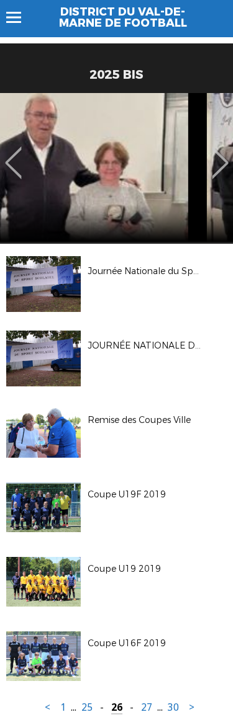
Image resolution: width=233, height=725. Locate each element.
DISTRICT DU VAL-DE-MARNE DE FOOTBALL (123, 17)
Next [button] (220, 154)
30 (173, 707)
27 (146, 707)
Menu (19, 17)
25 (87, 707)
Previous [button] (13, 154)
